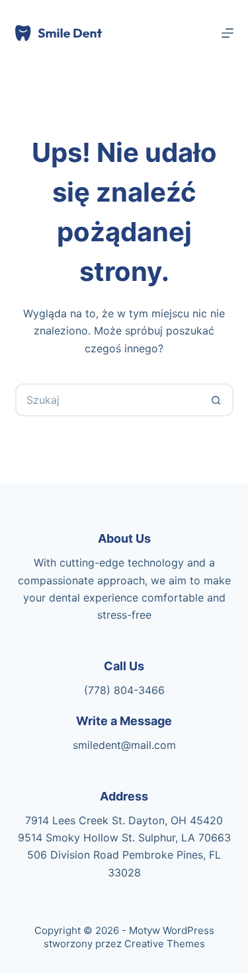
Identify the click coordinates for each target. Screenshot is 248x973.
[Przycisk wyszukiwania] (216, 399)
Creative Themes (164, 943)
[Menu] (227, 33)
